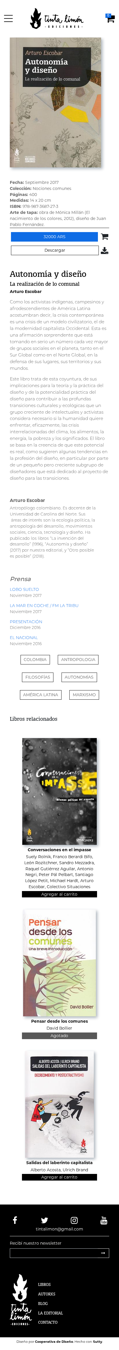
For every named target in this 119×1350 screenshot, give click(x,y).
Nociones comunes (52, 188)
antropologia (78, 659)
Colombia (35, 659)
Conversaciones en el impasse (59, 849)
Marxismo (84, 694)
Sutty (97, 1342)
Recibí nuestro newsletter (36, 1243)
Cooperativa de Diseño (54, 1342)
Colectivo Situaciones (68, 886)
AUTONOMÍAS (79, 677)
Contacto (47, 1322)
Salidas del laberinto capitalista (59, 1162)
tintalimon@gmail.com (59, 1229)
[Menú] (9, 18)
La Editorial (50, 1313)
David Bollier (59, 1028)
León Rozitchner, (41, 862)
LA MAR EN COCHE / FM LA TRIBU (44, 605)
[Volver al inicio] (60, 18)
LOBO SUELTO (24, 589)
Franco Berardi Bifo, (73, 856)
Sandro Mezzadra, (77, 862)
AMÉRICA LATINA (40, 694)
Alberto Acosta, (46, 1170)
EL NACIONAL (24, 637)
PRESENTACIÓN (26, 621)
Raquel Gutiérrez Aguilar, (50, 869)
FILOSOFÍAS (37, 677)
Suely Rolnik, (39, 856)
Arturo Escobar (26, 291)
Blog (43, 1303)
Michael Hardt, (64, 880)
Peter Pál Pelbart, (56, 874)
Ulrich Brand (75, 1170)
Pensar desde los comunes (59, 1021)
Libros (44, 1284)
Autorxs (46, 1294)
